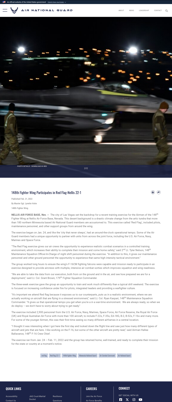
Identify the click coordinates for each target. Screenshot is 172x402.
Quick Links (13, 389)
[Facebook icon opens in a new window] (121, 400)
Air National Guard (124, 355)
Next (163, 97)
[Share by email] (159, 192)
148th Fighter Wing (69, 355)
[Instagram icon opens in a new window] (134, 400)
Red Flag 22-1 (55, 355)
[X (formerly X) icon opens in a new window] (127, 400)
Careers (91, 389)
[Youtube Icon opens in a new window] (140, 400)
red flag (44, 355)
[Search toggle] (167, 10)
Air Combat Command (107, 355)
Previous (8, 97)
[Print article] (153, 192)
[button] (57, 2)
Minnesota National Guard (87, 355)
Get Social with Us (128, 395)
